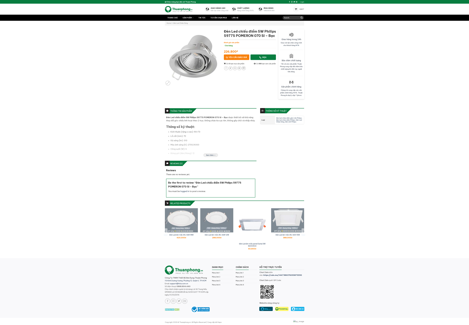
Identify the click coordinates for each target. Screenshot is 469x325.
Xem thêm (210, 155)
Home (169, 23)
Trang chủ (172, 18)
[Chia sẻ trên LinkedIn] (244, 68)
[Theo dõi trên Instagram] (292, 2)
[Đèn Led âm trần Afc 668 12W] (216, 220)
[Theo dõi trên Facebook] (289, 2)
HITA (297, 45)
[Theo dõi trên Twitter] (294, 2)
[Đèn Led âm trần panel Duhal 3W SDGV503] (252, 224)
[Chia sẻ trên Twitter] (231, 68)
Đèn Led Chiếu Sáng (180, 23)
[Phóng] (167, 83)
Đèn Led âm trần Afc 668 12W (217, 235)
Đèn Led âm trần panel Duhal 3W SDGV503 (252, 245)
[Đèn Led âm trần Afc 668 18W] (181, 220)
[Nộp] (301, 18)
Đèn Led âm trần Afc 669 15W (288, 235)
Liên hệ (235, 18)
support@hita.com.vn (179, 283)
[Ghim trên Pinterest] (239, 68)
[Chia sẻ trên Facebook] (226, 68)
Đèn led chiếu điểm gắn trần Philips (289, 118)
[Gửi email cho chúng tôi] (296, 2)
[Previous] (165, 231)
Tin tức (202, 18)
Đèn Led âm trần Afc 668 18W (181, 235)
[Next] (303, 231)
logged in (184, 191)
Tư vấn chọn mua (218, 18)
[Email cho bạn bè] (235, 68)
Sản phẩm (187, 18)
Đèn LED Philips (290, 122)
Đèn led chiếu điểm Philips (285, 120)
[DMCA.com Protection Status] (172, 309)
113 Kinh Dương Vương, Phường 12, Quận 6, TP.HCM (185, 281)
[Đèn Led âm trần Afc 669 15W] (287, 220)
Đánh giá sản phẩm (231, 42)
